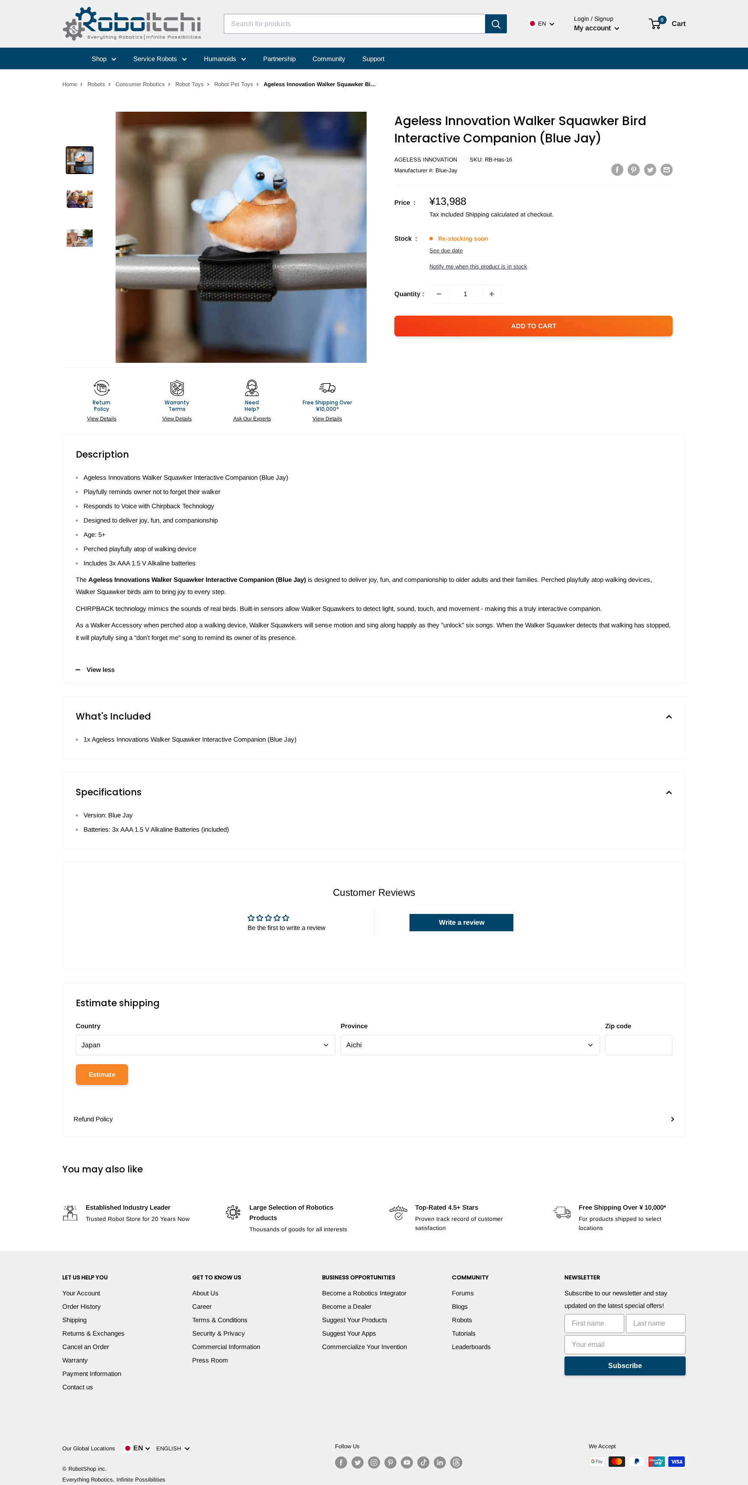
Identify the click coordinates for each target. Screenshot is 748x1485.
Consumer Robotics (140, 84)
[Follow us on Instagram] (374, 1462)
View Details (101, 419)
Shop (100, 58)
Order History (81, 1306)
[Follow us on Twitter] (357, 1462)
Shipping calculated (492, 214)
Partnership (279, 58)
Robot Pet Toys (233, 84)
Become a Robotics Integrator (364, 1293)
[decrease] (439, 294)
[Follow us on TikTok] (423, 1462)
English (170, 1448)
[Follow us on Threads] (456, 1462)
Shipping (74, 1320)
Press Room (210, 1360)
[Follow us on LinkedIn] (440, 1462)
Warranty (75, 1360)
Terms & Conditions (220, 1320)
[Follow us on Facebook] (341, 1462)
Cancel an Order (85, 1346)
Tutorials (464, 1333)
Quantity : (409, 293)
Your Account (81, 1293)
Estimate (102, 1074)
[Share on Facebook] (617, 169)
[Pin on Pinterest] (634, 169)
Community (329, 58)
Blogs (460, 1306)
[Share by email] (667, 169)
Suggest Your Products (354, 1320)
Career (202, 1306)
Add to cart (533, 325)
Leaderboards (471, 1346)
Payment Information (91, 1373)
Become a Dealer (346, 1306)
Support (373, 58)
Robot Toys (189, 84)
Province (354, 1026)
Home (69, 84)
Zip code (618, 1026)
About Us (205, 1293)
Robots (96, 84)
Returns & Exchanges (93, 1333)
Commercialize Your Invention (364, 1346)
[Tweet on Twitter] (650, 169)
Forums (463, 1293)
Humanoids (221, 58)
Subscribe (625, 1365)
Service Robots (156, 58)
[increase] (492, 294)
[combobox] (354, 24)
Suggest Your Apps (349, 1333)
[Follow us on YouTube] (407, 1462)
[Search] (496, 23)
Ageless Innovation (425, 159)
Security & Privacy (218, 1333)
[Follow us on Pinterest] (390, 1462)
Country (88, 1026)
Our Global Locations (88, 1448)
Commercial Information (226, 1346)
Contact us (77, 1387)
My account (593, 28)
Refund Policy (93, 1119)
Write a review (461, 922)
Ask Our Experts (252, 419)
